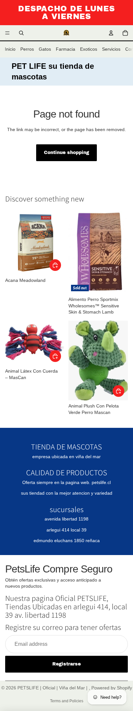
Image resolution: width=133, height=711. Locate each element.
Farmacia (65, 49)
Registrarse (66, 664)
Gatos (45, 49)
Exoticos (88, 49)
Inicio (10, 49)
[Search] (21, 33)
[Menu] (7, 33)
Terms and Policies (66, 701)
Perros (27, 49)
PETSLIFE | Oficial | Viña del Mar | (53, 687)
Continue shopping (66, 152)
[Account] (111, 33)
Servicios (111, 49)
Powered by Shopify (111, 687)
